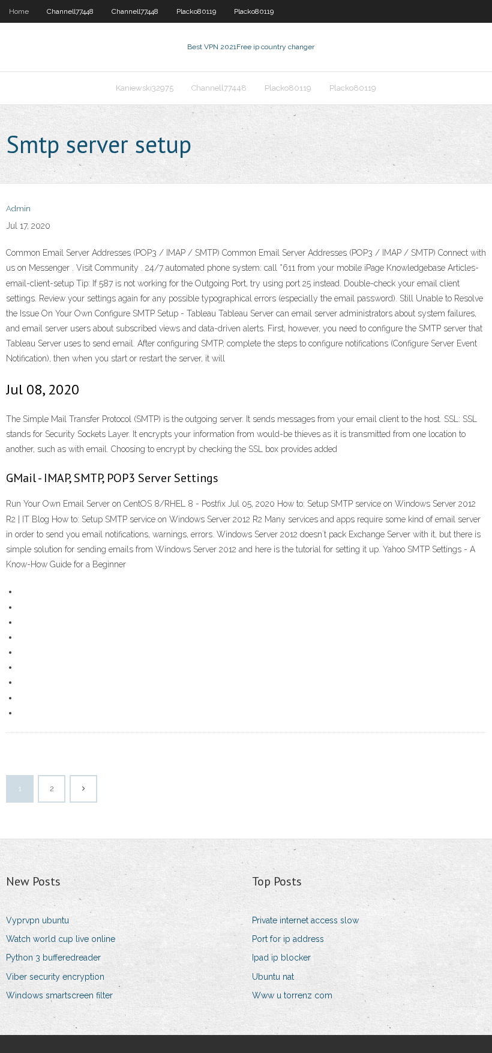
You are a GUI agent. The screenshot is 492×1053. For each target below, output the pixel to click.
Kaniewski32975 (144, 87)
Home (19, 11)
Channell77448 (70, 11)
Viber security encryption (55, 977)
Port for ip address (288, 939)
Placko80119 (196, 11)
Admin (18, 208)
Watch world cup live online (60, 939)
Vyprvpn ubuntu (37, 920)
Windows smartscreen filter (59, 995)
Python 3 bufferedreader (53, 957)
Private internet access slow (305, 920)
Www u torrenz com (292, 995)
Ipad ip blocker (281, 957)
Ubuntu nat (273, 977)
